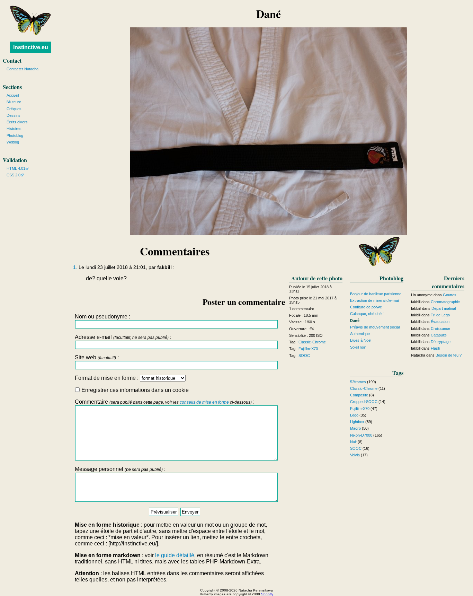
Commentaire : (165, 402)
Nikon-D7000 (361, 435)
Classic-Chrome (312, 342)
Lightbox (357, 422)
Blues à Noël (360, 340)
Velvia (355, 455)
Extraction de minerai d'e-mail (374, 300)
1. (75, 267)
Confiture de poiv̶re (366, 307)
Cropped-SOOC (363, 402)
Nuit (353, 442)
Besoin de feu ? (449, 355)
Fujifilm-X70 (308, 349)
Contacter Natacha (22, 69)
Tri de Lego (440, 315)
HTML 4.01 (16, 168)
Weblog (13, 142)
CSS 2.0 (13, 175)
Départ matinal (443, 308)
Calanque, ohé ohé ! (367, 314)
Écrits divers (17, 122)
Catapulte (439, 335)
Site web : (97, 357)
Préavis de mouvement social (375, 327)
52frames (358, 382)
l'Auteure (14, 102)
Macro (355, 428)
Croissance (440, 328)
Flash (435, 348)
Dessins (13, 115)
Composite (359, 395)
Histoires (14, 128)
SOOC (304, 355)
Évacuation (440, 321)
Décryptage (440, 342)
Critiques (14, 109)
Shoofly (267, 594)
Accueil (13, 95)
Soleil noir (358, 347)
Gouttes (449, 295)
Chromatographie (445, 302)
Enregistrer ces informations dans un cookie (134, 390)
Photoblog (15, 135)
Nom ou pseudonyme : (102, 316)
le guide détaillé (174, 555)
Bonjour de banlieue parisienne (375, 294)
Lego (354, 415)
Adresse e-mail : (123, 337)
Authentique (360, 334)
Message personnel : (120, 469)
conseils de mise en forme (204, 402)
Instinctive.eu (30, 47)
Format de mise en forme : (107, 378)
